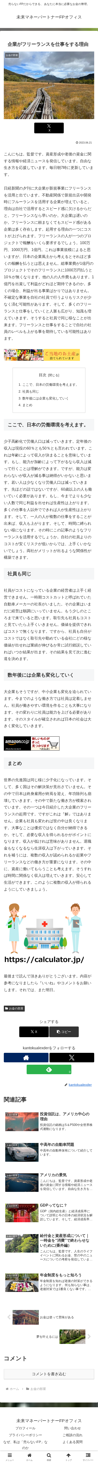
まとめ (27, 405)
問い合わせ (72, 1428)
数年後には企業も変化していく (45, 398)
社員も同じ (30, 391)
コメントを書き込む (49, 1374)
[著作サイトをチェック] (26, 1057)
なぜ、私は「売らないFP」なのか (25, 1445)
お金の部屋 (16, 1008)
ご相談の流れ (73, 1435)
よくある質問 (73, 1442)
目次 (42, 375)
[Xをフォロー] (71, 1057)
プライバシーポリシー (25, 1435)
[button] (64, 1031)
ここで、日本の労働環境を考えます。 (50, 384)
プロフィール (25, 1428)
